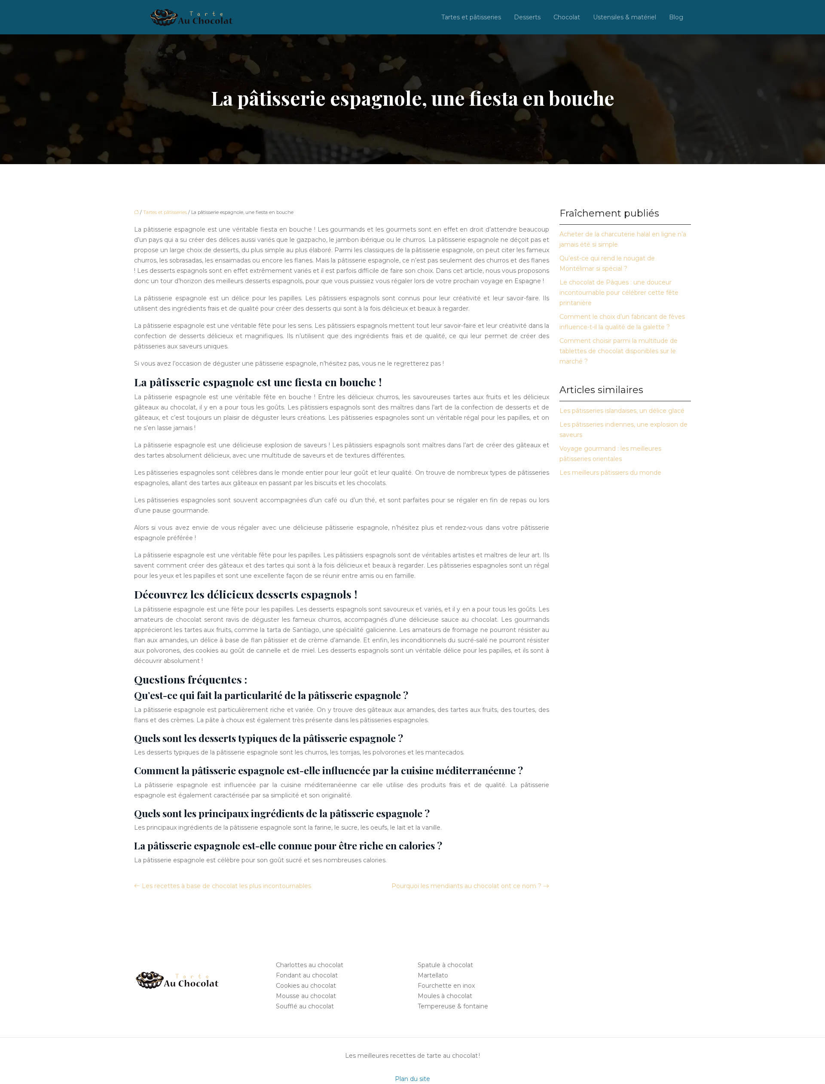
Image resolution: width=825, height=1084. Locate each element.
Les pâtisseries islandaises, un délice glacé (621, 411)
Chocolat (566, 17)
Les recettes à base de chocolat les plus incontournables (226, 886)
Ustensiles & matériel (624, 17)
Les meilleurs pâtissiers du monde (610, 472)
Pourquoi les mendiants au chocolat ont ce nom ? (466, 886)
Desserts (527, 17)
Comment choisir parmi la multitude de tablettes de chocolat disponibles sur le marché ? (618, 351)
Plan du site (412, 1079)
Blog (676, 17)
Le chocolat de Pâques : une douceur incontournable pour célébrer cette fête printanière (618, 292)
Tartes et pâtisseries (471, 17)
